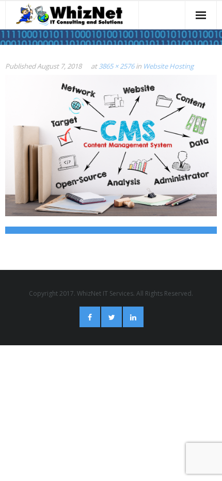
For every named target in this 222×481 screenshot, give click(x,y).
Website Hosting (168, 66)
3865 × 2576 (116, 66)
